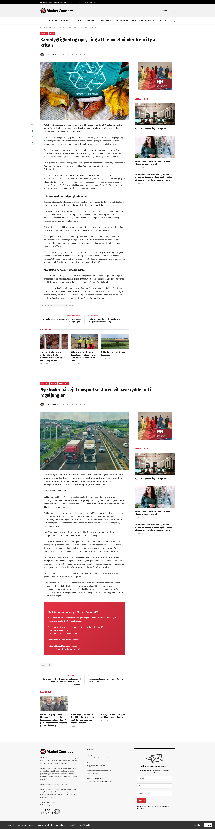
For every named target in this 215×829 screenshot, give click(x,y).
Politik (53, 383)
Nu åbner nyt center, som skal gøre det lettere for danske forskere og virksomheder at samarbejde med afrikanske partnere (154, 177)
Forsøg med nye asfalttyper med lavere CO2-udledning (113, 715)
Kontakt (162, 20)
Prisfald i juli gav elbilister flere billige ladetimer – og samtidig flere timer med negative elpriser (82, 718)
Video (78, 20)
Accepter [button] (208, 825)
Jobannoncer (121, 20)
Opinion (90, 20)
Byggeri (44, 33)
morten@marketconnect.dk (102, 781)
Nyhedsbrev (167, 11)
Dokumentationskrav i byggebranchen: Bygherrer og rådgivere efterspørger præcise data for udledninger (62, 681)
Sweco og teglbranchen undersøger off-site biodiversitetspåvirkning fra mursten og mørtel (52, 356)
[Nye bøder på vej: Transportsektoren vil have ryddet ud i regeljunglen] (84, 441)
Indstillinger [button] (197, 825)
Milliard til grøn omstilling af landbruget (113, 353)
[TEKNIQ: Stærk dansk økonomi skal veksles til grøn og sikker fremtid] (155, 147)
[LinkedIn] (32, 142)
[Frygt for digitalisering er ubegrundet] (155, 114)
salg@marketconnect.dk (96, 765)
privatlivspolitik (160, 806)
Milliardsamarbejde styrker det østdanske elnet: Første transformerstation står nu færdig (83, 356)
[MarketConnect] (56, 11)
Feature (44, 665)
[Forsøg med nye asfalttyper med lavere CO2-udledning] (115, 703)
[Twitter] (32, 136)
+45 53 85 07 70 (98, 778)
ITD (50, 665)
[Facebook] (32, 131)
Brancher (104, 20)
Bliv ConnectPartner (143, 20)
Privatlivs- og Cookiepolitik (80, 825)
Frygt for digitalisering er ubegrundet (151, 128)
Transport (63, 383)
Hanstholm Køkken (66, 305)
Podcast (65, 20)
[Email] (32, 148)
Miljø (52, 33)
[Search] (173, 20)
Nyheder (53, 20)
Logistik (44, 383)
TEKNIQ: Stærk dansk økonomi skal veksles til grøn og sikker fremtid (154, 162)
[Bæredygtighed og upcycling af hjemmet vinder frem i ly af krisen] (84, 91)
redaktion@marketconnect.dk (98, 758)
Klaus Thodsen (51, 54)
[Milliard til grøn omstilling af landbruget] (115, 341)
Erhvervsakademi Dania (49, 305)
